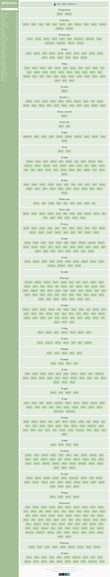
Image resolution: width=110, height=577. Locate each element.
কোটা (41, 430)
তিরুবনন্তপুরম (61, 266)
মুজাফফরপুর (27, 76)
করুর (102, 455)
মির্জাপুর (28, 528)
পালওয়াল (53, 189)
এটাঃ (28, 515)
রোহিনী (87, 136)
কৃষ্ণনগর (44, 561)
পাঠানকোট (75, 407)
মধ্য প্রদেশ (5, 47)
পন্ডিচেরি (68, 392)
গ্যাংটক (53, 445)
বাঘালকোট (28, 243)
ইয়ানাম (76, 392)
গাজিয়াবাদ (78, 515)
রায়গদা (104, 378)
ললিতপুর (46, 524)
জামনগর (72, 166)
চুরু (104, 422)
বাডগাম (34, 213)
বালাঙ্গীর (35, 374)
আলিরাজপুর (38, 282)
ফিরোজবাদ (69, 515)
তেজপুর (76, 57)
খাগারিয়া (53, 72)
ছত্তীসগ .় (5, 24)
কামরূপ (84, 53)
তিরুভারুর (92, 463)
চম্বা (44, 203)
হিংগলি (27, 313)
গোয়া (4, 31)
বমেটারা (53, 101)
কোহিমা (61, 363)
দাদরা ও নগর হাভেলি (6, 26)
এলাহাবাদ (52, 507)
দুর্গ (93, 101)
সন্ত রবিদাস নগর (41, 532)
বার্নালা (35, 403)
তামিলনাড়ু (4, 67)
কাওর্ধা (49, 105)
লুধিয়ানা (37, 407)
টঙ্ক (104, 430)
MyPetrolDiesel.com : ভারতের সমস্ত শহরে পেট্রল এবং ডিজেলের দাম (64, 571)
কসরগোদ (60, 261)
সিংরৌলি (56, 299)
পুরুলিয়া (76, 561)
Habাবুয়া (34, 290)
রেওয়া (50, 295)
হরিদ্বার (55, 547)
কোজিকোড (85, 261)
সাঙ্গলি (73, 318)
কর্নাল (95, 184)
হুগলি (93, 557)
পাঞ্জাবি (75, 569)
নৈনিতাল (63, 547)
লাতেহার (49, 232)
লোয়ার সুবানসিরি (90, 39)
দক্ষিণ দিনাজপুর (77, 557)
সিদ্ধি (49, 299)
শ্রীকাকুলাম (103, 24)
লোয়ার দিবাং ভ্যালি (79, 39)
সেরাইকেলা (88, 232)
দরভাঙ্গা (95, 68)
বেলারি (51, 243)
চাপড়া (88, 68)
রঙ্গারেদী (85, 482)
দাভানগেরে (35, 247)
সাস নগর (100, 407)
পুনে (50, 318)
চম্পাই (57, 353)
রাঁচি (80, 232)
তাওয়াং (99, 39)
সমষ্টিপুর (79, 76)
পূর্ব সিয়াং (46, 39)
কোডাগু (88, 247)
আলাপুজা (28, 261)
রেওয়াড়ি (76, 189)
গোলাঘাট (61, 53)
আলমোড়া (32, 547)
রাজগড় (35, 295)
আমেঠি (60, 507)
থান (103, 318)
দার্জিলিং (86, 557)
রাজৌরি (53, 218)
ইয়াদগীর (91, 251)
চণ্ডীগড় (4, 22)
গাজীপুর (86, 515)
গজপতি (26, 378)
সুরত (80, 170)
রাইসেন (27, 295)
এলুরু (42, 24)
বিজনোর (71, 511)
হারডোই (41, 520)
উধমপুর (83, 218)
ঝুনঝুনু (101, 426)
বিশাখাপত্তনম (60, 28)
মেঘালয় (4, 53)
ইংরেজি (53, 569)
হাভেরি (73, 247)
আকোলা (35, 309)
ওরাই (60, 528)
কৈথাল (88, 184)
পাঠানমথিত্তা (52, 266)
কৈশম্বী (103, 520)
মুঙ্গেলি (72, 105)
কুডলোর (53, 455)
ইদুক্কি (44, 261)
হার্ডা (87, 286)
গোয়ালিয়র (79, 286)
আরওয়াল (43, 68)
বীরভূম (59, 557)
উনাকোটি (76, 497)
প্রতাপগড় (63, 430)
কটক (91, 374)
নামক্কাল (53, 459)
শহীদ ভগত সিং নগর (59, 411)
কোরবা (57, 105)
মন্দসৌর (73, 290)
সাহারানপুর (101, 528)
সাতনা (64, 295)
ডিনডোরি (64, 286)
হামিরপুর (51, 203)
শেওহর (95, 76)
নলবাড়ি (52, 57)
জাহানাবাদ (37, 72)
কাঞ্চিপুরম (84, 455)
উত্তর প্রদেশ (5, 73)
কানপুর (78, 520)
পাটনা (49, 76)
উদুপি (84, 251)
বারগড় (51, 374)
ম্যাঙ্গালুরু (38, 251)
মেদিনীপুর (60, 561)
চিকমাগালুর (102, 243)
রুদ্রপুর (89, 547)
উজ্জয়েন (72, 299)
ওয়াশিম (65, 322)
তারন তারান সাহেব (71, 411)
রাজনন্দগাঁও (95, 105)
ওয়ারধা (57, 322)
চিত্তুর (34, 24)
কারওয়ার (81, 247)
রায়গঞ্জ (84, 561)
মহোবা (70, 524)
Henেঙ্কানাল (100, 374)
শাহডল (86, 295)
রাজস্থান (4, 64)
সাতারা (80, 318)
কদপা (55, 24)
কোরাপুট (65, 378)
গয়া (103, 68)
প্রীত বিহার (69, 136)
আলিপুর (29, 557)
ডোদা (59, 213)
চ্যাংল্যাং (30, 39)
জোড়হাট (76, 53)
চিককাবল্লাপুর (92, 243)
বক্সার (81, 68)
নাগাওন (45, 57)
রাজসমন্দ (71, 430)
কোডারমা (41, 232)
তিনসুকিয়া (84, 57)
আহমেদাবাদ (30, 161)
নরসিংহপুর (89, 290)
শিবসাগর (60, 57)
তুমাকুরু (76, 251)
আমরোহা (68, 507)
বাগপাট (93, 507)
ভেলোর (56, 468)
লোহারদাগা (58, 232)
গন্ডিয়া (104, 309)
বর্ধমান (52, 557)
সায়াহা (72, 353)
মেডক (53, 482)
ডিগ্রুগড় (52, 53)
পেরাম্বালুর (68, 459)
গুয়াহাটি (68, 53)
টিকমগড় (64, 299)
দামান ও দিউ (5, 28)
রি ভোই (66, 343)
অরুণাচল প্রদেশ (5, 17)
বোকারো (26, 228)
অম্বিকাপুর (29, 101)
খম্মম (92, 478)
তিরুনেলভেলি (56, 463)
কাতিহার (45, 72)
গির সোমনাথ (47, 166)
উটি (60, 459)
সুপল (65, 80)
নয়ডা (54, 528)
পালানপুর (48, 170)
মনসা (45, 407)
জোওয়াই (40, 343)
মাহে (61, 392)
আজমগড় (85, 507)
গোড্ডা (88, 228)
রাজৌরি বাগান (78, 136)
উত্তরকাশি (97, 547)
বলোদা (37, 101)
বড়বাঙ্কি (49, 511)
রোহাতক (84, 189)
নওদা (42, 76)
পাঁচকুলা (61, 189)
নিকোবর (60, 14)
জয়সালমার (75, 426)
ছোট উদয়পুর (92, 161)
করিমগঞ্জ (92, 53)
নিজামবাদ (69, 482)
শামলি (59, 532)
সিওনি (79, 295)
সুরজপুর (103, 105)
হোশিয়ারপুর (94, 403)
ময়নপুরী (78, 524)
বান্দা (41, 511)
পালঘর (35, 318)
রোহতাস (64, 76)
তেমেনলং (81, 332)
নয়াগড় (82, 378)
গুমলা (95, 228)
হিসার (67, 184)
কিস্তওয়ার (88, 213)
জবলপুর (26, 290)
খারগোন (58, 290)
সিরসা (92, 189)
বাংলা (9, 5)
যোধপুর (26, 430)
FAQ (4, 80)
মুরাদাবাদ (36, 528)
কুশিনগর (28, 524)
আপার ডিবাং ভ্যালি (50, 43)
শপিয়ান (67, 218)
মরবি (27, 170)
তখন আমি (37, 463)
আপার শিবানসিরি (62, 43)
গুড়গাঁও (59, 184)
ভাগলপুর (73, 68)
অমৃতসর (27, 403)
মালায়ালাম (68, 569)
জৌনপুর (56, 520)
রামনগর (61, 251)
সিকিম (4, 66)
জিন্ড (81, 184)
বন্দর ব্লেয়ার (69, 14)
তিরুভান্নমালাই (82, 463)
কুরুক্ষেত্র (103, 184)
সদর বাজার (95, 136)
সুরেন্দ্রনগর (87, 170)
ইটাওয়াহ (35, 515)
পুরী (97, 378)
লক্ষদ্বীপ (4, 46)
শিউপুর (102, 295)
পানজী (69, 151)
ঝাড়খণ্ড (4, 40)
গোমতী (68, 497)
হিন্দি (55, 569)
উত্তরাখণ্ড (5, 75)
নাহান (45, 189)
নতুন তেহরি (72, 547)
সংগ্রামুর (91, 407)
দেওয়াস (50, 286)
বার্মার (58, 422)
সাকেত (103, 136)
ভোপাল (85, 282)
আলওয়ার (35, 422)
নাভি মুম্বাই (102, 313)
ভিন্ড (79, 282)
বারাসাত (44, 557)
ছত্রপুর (101, 282)
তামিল (77, 569)
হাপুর (34, 520)
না (94, 203)
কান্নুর (52, 261)
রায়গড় (79, 105)
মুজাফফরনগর (45, 528)
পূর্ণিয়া (56, 76)
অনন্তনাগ (26, 213)
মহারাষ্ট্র (4, 49)
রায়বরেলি (85, 528)
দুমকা (65, 228)
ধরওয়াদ (43, 247)
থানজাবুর (28, 463)
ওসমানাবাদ (27, 318)
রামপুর (93, 528)
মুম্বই (64, 313)
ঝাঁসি (64, 520)
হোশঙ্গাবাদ (95, 286)
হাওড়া (100, 557)
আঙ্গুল (28, 374)
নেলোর (86, 24)
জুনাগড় (79, 166)
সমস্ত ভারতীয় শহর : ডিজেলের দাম (70, 567)
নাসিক (94, 313)
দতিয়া (43, 286)
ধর (57, 286)
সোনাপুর (65, 382)
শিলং (74, 343)
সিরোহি (97, 430)
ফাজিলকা (68, 403)
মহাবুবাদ (27, 482)
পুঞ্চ (46, 218)
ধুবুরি (45, 53)
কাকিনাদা (63, 24)
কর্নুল (70, 24)
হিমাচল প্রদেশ (5, 37)
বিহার (4, 20)
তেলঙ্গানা (4, 69)
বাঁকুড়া (37, 557)
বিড (59, 309)
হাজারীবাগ (103, 228)
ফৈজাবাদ (43, 515)
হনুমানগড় (59, 426)
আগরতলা (53, 497)
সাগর (57, 295)
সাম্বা (60, 218)
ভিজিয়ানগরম (70, 28)
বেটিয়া (66, 68)
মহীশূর (46, 251)
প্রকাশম (94, 24)
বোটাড (84, 161)
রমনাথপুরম (86, 459)
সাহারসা (71, 76)
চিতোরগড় (96, 422)
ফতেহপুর (60, 515)
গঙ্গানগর (50, 426)
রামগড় (73, 232)
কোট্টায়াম (76, 261)
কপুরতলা (29, 407)
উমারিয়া (80, 299)
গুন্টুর (48, 24)
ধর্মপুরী (61, 455)
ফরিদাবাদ (43, 184)
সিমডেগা (96, 232)
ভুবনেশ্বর (83, 374)
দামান (62, 126)
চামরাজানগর (82, 243)
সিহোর (72, 295)
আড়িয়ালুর (29, 455)
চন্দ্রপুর (81, 309)
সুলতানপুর (100, 532)
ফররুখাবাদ (52, 515)
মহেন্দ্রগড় (30, 189)
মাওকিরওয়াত (49, 343)
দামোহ (35, 286)
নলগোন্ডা (60, 482)
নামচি (76, 445)
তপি (95, 170)
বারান (51, 422)
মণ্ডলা (66, 290)
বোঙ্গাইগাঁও (37, 53)
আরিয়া (27, 68)
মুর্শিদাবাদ (68, 561)
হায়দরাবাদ (56, 478)
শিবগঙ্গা (101, 459)
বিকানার (81, 422)
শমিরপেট (102, 482)
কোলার (96, 247)
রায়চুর (53, 251)
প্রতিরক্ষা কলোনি (28, 136)
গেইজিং (61, 445)
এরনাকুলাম (37, 261)
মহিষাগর (94, 166)
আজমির (26, 422)
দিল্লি (4, 29)
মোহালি (59, 407)
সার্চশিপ (80, 353)
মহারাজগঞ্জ (62, 524)
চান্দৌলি (95, 511)
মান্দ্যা (104, 247)
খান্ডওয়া (50, 290)
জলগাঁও (34, 313)
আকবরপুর (36, 507)
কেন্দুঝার (50, 378)
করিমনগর (84, 478)
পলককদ (101, 261)
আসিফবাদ (38, 478)
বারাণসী (68, 536)
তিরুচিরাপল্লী (46, 463)
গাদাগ (51, 247)
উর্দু (83, 569)
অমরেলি (38, 161)
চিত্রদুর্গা (26, 247)
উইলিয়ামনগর (88, 343)
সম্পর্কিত (4, 78)
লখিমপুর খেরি (37, 524)
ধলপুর (35, 426)
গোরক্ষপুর (100, 515)
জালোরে (83, 426)
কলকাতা (36, 561)
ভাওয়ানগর (69, 161)
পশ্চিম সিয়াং (81, 43)
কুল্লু (59, 203)
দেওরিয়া (102, 511)
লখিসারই (70, 72)
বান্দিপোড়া (42, 213)
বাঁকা (51, 68)
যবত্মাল (72, 322)
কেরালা (4, 44)
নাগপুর (71, 313)
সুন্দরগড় (73, 382)
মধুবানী (85, 72)
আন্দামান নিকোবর (6, 13)
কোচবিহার (67, 557)
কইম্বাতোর (45, 455)
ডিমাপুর (54, 363)
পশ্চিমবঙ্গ (4, 76)
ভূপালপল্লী (47, 478)
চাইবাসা (34, 228)
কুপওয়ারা (97, 213)
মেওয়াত (37, 189)
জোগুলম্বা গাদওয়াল (74, 478)
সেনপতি (73, 332)
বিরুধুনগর (72, 468)
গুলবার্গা (58, 247)
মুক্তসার (67, 407)
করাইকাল (54, 392)
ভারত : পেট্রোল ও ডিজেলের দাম (65, 4)
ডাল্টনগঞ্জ (42, 228)
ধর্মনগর (61, 497)
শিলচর (68, 57)
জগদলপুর (100, 101)
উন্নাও (61, 536)
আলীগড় (44, 507)
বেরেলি (57, 511)
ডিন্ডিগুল (69, 455)
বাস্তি (64, 511)
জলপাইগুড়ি (28, 561)
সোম (76, 363)
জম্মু (65, 213)
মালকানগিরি (74, 378)
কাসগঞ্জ (95, 520)
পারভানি (43, 318)
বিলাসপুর (69, 101)
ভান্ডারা (66, 309)
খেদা (87, 166)
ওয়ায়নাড (78, 266)
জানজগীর (26, 105)
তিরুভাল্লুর (73, 463)
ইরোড (77, 455)
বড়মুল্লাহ (51, 213)
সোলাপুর (96, 318)
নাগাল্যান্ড (4, 57)
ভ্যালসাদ (65, 174)
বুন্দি (89, 422)
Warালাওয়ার (92, 426)
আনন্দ (46, 161)
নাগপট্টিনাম (44, 459)
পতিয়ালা (83, 407)
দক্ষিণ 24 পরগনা (93, 561)
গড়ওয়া (72, 228)
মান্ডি (66, 203)
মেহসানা (102, 166)
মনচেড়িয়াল (45, 482)
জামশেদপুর (33, 232)
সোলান (87, 203)
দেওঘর (50, 228)
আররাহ (35, 68)
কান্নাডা (64, 569)
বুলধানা (74, 309)
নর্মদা (33, 170)
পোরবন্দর (64, 170)
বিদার (67, 243)
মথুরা (85, 524)
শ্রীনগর (75, 218)
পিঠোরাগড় (81, 547)
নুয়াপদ (90, 378)
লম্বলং (69, 363)
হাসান (66, 247)
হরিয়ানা (4, 35)
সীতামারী (103, 76)
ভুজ (77, 161)
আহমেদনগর (26, 309)
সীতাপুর (84, 532)
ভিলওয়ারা (73, 422)
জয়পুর (67, 426)
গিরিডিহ (80, 228)
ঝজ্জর (74, 184)
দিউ (68, 126)
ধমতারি (86, 101)
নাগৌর (48, 430)
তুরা (80, 343)
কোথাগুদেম (100, 478)
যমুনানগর (65, 193)
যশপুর (34, 105)
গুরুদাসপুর (85, 403)
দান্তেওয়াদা (78, 101)
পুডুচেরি (4, 60)
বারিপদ (59, 374)
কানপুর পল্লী (87, 520)
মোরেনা (81, 290)
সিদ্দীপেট (53, 486)
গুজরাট (4, 33)
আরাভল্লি (54, 161)
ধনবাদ (58, 228)
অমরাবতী (43, 309)
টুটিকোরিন (101, 463)
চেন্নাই (37, 455)
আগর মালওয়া (29, 282)
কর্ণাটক (4, 42)
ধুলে (89, 309)
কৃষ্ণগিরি (28, 459)
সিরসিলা (61, 486)
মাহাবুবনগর (36, 482)
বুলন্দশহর (87, 511)
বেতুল (72, 282)
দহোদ (101, 161)
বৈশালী (72, 80)
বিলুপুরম (64, 468)
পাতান (56, 170)
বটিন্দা (42, 403)
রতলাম (43, 295)
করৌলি (33, 430)
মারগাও (61, 151)
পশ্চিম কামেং (72, 43)
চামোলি (40, 547)
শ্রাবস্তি (67, 532)
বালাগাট (56, 282)
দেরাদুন (47, 547)
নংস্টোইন (58, 343)
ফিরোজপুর (77, 403)
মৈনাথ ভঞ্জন (93, 524)
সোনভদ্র (92, 532)
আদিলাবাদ (30, 478)
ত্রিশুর (70, 266)
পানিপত (68, 189)
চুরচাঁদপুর (49, 332)
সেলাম (94, 459)
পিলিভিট (68, 528)
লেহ (104, 213)
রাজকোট (72, 170)
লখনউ (54, 524)
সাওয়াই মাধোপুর (80, 430)
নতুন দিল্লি (60, 136)
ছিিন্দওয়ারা (28, 286)
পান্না (104, 290)
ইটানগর (54, 39)
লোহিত (62, 39)
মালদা (52, 561)
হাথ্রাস (49, 520)
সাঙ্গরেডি (93, 482)
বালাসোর (43, 374)
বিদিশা (88, 299)
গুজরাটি (61, 569)
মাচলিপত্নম (78, 24)
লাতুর (57, 313)
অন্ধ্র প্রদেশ (5, 15)
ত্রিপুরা (4, 71)
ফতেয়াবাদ (51, 184)
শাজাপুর (94, 295)
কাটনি (43, 290)
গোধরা (55, 166)
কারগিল (72, 213)
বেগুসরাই (58, 68)
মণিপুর (4, 51)
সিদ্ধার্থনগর (76, 532)
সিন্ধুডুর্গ (88, 318)
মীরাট (101, 524)
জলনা (42, 313)
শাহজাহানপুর (51, 532)
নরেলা (52, 136)
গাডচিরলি (96, 309)
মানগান (69, 445)
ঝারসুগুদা (34, 378)
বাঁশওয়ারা (43, 422)
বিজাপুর (61, 101)
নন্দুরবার (86, 313)
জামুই (30, 72)
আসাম (4, 19)
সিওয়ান (57, 80)
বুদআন (79, 511)
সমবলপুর (57, 382)
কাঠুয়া (80, 213)
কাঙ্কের (41, 105)
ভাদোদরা (102, 170)
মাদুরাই (36, 459)
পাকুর (66, 232)
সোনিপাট (100, 189)
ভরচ (61, 161)
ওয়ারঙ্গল (76, 486)
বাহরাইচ (101, 507)
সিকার (89, 430)
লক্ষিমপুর (100, 53)
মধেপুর (78, 72)
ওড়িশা (4, 58)
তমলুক (102, 561)
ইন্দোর (103, 286)
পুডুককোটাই (77, 459)
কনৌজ (71, 520)
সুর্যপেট (69, 486)
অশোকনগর (48, 282)
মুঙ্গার (100, 72)
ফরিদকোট (49, 403)
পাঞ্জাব (4, 62)
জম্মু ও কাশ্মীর (5, 38)
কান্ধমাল (42, 378)
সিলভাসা (64, 116)
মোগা (52, 407)
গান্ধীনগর (38, 166)
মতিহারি (92, 72)
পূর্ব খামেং (38, 39)
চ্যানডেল (41, 332)
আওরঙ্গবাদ (52, 309)
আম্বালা (26, 184)
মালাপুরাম (93, 261)
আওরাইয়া (77, 507)
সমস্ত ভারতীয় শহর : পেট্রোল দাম (58, 567)
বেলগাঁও (44, 243)
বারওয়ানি (64, 282)
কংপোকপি (65, 332)
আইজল (49, 353)
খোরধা (58, 378)
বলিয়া (26, 511)
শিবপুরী (41, 299)
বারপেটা (29, 53)
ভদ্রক (66, 374)
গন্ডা (93, 515)
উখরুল (89, 332)
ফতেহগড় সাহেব (59, 403)
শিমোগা (68, 251)
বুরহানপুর (93, 282)
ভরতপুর (65, 422)
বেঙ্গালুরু (36, 243)
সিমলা (80, 203)
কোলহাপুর (49, 313)
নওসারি (40, 170)
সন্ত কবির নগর (30, 532)
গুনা (72, 286)
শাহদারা (64, 141)
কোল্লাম (68, 261)
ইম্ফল (57, 332)
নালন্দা (35, 76)
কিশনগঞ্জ (61, 72)
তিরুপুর (64, 463)
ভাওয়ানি (34, 184)
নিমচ (97, 290)
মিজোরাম (4, 55)
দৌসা (28, 426)
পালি (55, 430)
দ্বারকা (44, 136)
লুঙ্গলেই (65, 353)
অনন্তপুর (26, 24)
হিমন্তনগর (64, 166)
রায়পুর (87, 105)
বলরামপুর (45, 101)
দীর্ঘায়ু (70, 39)
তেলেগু (80, 569)
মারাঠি (72, 569)
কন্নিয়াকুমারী (93, 455)
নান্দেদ (79, 313)
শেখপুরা (87, 76)
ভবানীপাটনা (75, 374)
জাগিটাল (64, 478)
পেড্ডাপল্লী (78, 482)
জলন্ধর (102, 403)
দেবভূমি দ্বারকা (28, 166)
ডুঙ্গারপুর (42, 426)
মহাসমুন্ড (64, 105)
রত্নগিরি (65, 318)
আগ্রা (28, 507)
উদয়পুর (65, 434)
